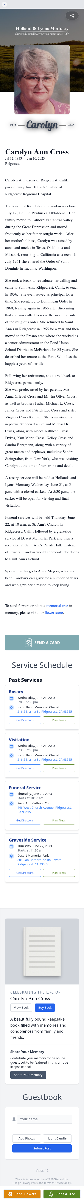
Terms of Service (54, 1183)
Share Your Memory (28, 1075)
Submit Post (42, 1148)
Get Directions (25, 720)
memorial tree (57, 605)
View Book (21, 1007)
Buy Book (44, 1007)
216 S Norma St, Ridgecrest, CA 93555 (44, 711)
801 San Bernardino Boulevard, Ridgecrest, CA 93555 (39, 862)
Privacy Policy (30, 1183)
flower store (54, 612)
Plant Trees (59, 720)
